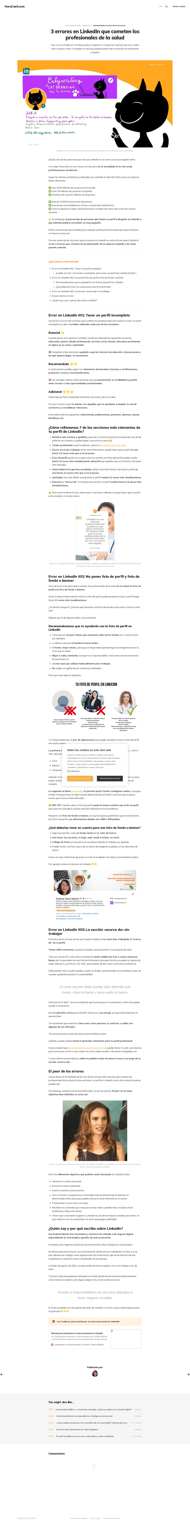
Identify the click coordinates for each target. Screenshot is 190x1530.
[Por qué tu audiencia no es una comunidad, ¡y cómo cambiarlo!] (95, 1436)
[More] (160, 6)
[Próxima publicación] (188, 1374)
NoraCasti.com (15, 6)
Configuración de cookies (110, 778)
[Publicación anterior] (1, 1374)
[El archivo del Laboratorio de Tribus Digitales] (95, 1429)
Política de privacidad (78, 1518)
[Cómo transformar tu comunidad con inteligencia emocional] (95, 1416)
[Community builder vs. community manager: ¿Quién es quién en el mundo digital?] (95, 1409)
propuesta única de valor (113, 445)
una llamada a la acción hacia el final (87, 1047)
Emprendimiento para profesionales (109, 25)
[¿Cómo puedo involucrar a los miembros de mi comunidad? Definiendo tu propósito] (95, 1423)
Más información (73, 771)
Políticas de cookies (112, 1518)
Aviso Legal (95, 1518)
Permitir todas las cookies (80, 778)
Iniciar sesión (179, 6)
